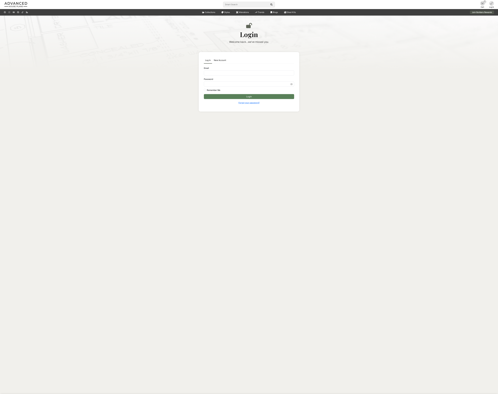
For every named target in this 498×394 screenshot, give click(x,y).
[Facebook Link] (18, 12)
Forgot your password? (249, 102)
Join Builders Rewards (482, 12)
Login (249, 96)
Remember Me (213, 90)
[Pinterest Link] (5, 12)
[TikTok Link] (22, 12)
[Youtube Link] (14, 12)
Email (206, 68)
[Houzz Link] (27, 12)
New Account (220, 60)
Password (208, 79)
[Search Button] (271, 4)
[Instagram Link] (9, 12)
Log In (208, 60)
